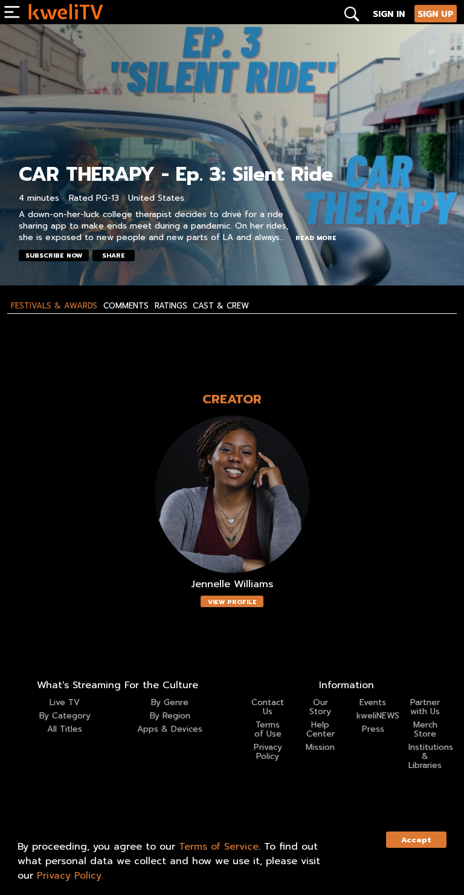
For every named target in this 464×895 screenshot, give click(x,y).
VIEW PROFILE (232, 602)
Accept (416, 839)
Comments (126, 306)
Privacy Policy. (70, 875)
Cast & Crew (221, 306)
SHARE (113, 255)
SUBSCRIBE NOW (53, 255)
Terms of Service (219, 846)
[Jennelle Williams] (232, 494)
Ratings (171, 306)
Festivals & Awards (54, 306)
